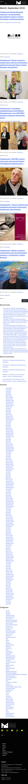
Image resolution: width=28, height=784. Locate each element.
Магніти (8, 663)
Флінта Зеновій (9, 707)
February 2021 (9, 479)
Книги (7, 649)
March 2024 (9, 428)
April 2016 (8, 568)
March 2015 (9, 588)
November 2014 (10, 594)
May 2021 (8, 475)
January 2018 (9, 537)
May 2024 (8, 425)
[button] (6, 3)
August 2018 (9, 526)
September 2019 (10, 506)
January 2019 (9, 518)
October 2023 (9, 434)
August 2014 (9, 599)
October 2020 (9, 486)
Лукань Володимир (11, 662)
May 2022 (8, 456)
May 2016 (8, 566)
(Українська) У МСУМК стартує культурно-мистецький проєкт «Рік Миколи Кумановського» (12, 161)
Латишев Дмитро (10, 659)
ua (1, 1)
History (7, 640)
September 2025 (10, 405)
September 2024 (10, 419)
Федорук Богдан (10, 702)
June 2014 (8, 602)
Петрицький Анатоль (11, 677)
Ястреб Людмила (10, 716)
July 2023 (8, 437)
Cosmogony (4, 753)
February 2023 (9, 444)
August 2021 (9, 470)
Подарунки (8, 679)
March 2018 (9, 534)
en (3, 1)
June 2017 (8, 546)
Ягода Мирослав (10, 713)
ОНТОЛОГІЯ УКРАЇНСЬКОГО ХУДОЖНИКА (16, 674)
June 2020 (8, 492)
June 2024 (8, 423)
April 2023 (8, 442)
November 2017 (10, 540)
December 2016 (10, 555)
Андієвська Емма (10, 617)
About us (4, 743)
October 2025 (9, 403)
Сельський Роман (10, 688)
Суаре (7, 694)
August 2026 (9, 388)
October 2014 (9, 596)
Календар (7, 56)
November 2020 (10, 484)
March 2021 (9, 478)
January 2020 (9, 500)
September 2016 (10, 560)
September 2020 (10, 487)
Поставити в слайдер (11, 682)
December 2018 (10, 520)
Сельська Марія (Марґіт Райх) (13, 686)
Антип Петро (9, 618)
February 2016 (9, 571)
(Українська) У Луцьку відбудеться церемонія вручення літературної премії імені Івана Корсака (14, 207)
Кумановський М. (10, 657)
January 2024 (9, 431)
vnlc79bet (5, 360)
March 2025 (9, 414)
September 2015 (10, 579)
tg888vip (5, 374)
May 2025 (8, 411)
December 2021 (10, 464)
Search (1, 298)
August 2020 (9, 489)
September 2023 (10, 436)
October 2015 (9, 577)
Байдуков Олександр (11, 621)
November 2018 (10, 521)
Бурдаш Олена (9, 627)
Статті (7, 693)
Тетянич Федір (9, 700)
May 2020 (8, 493)
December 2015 (10, 574)
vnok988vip (5, 365)
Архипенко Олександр (11, 620)
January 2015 (9, 591)
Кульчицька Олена (10, 655)
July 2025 (8, 408)
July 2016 (8, 563)
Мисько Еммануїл (10, 668)
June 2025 (8, 409)
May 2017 (8, 548)
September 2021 (10, 468)
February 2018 (9, 535)
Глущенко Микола (10, 632)
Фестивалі (8, 705)
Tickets (3, 750)
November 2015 (10, 576)
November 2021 (10, 465)
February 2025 (9, 416)
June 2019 (8, 510)
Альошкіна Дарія (10, 615)
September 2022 (10, 450)
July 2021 (8, 472)
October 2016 (9, 559)
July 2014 (8, 600)
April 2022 (8, 458)
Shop (3, 748)
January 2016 (9, 573)
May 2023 (8, 440)
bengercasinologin (7, 379)
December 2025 (10, 400)
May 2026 (8, 392)
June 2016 (8, 565)
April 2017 (8, 549)
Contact (4, 755)
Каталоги (8, 646)
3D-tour (8, 610)
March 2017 (8, 551)
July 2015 (8, 582)
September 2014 (10, 597)
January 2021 (9, 481)
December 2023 (10, 433)
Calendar (4, 747)
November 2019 (10, 503)
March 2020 (9, 496)
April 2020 (8, 495)
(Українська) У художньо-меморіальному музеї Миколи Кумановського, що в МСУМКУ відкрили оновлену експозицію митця (12, 113)
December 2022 (10, 447)
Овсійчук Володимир (11, 672)
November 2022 (10, 448)
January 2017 (9, 554)
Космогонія (9, 651)
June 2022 (8, 454)
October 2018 (9, 523)
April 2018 (8, 532)
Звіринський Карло (11, 637)
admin (18, 22)
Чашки (7, 711)
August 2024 (9, 420)
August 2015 (9, 580)
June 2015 (8, 583)
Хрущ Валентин (10, 708)
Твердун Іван (9, 697)
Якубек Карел (9, 714)
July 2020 (8, 490)
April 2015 (8, 587)
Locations (8, 660)
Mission (7, 669)
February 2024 (9, 430)
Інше (7, 638)
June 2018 (8, 529)
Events (3, 745)
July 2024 (8, 422)
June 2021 (8, 473)
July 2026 (8, 389)
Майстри (8, 666)
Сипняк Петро (9, 690)
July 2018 (8, 527)
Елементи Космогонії (11, 671)
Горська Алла (9, 634)
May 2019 (8, 512)
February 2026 (9, 397)
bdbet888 (5, 369)
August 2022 (9, 451)
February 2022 (9, 461)
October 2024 (9, 417)
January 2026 (9, 399)
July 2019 (8, 509)
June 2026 (8, 391)
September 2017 (10, 543)
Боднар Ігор (9, 626)
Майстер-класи (10, 665)
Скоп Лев (8, 691)
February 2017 (9, 552)
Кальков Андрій (10, 645)
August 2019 (9, 507)
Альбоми (8, 613)
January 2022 (9, 462)
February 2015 (9, 590)
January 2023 (9, 445)
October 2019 (9, 504)
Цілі (7, 710)
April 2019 (8, 513)
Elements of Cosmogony (7, 752)
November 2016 (10, 557)
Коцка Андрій (9, 652)
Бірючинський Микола (11, 624)
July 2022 (8, 453)
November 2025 (10, 402)
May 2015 (8, 585)
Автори (8, 612)
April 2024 (8, 426)
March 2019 (9, 515)
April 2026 (8, 394)
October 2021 (9, 467)
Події (6, 105)
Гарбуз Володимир (10, 631)
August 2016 (9, 562)
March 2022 (9, 459)
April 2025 (8, 412)
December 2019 (10, 501)
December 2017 (9, 538)
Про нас (8, 683)
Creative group (9, 699)
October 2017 (9, 541)
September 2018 (10, 524)
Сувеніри (8, 696)
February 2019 (9, 517)
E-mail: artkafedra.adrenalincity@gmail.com (10, 772)
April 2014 (8, 604)
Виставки (8, 629)
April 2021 (8, 476)
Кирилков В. (9, 648)
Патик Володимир (10, 676)
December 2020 (10, 482)
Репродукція (9, 685)
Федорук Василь (10, 704)
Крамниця (8, 654)
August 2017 (9, 545)
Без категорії (9, 623)
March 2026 (9, 395)
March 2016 (9, 569)
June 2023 (8, 439)
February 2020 (9, 498)
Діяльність (8, 635)
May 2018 (8, 531)
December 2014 (10, 593)
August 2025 (9, 406)
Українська (20, 53)
